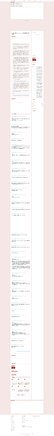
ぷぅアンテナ (12, 419)
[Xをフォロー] (13, 374)
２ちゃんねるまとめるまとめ (25, 420)
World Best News (12, 428)
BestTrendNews (23, 422)
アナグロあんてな (12, 422)
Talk (22, 423)
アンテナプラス (12, 423)
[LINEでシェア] (15, 371)
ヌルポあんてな (23, 421)
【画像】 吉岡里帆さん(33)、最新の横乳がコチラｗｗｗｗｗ (16, 3)
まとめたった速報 (12, 427)
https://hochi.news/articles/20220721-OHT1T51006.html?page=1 (21, 95)
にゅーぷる (12, 425)
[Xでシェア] (11, 371)
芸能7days (12, 430)
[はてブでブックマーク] (14, 371)
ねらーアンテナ (23, 419)
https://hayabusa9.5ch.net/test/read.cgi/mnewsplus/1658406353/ (23, 351)
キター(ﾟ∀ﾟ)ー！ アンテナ (13, 424)
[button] (16, 371)
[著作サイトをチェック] (11, 374)
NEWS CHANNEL (12, 429)
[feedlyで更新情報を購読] (14, 374)
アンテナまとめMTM (13, 426)
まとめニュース (12, 420)
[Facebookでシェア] (13, 371)
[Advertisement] (27, 25)
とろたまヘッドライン (13, 421)
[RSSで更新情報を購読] (15, 374)
